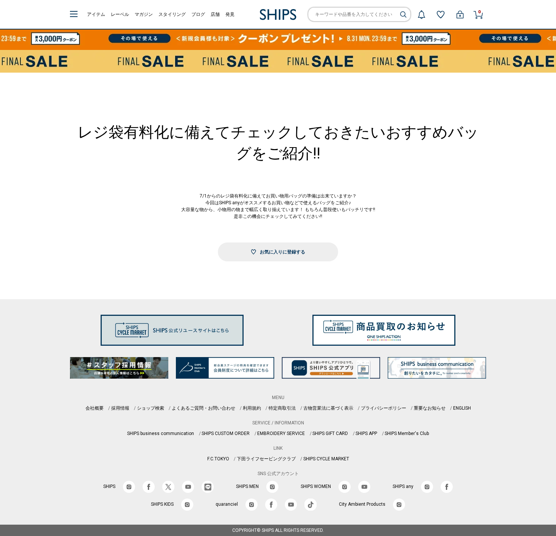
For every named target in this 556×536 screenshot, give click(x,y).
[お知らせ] (421, 14)
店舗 (215, 14)
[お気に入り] (440, 14)
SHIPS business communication (160, 433)
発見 (230, 14)
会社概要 (94, 408)
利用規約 (252, 408)
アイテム (96, 14)
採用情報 (120, 408)
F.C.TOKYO (218, 458)
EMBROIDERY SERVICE (281, 433)
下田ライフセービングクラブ (266, 458)
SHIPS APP (366, 433)
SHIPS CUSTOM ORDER (226, 433)
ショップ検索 (150, 408)
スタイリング (172, 14)
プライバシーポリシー (383, 408)
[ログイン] (460, 14)
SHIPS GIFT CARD (330, 433)
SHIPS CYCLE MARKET (326, 458)
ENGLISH (462, 408)
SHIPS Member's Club (407, 433)
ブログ (198, 14)
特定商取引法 (282, 408)
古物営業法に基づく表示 (328, 408)
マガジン (144, 14)
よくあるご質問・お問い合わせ (203, 408)
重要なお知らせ (430, 408)
